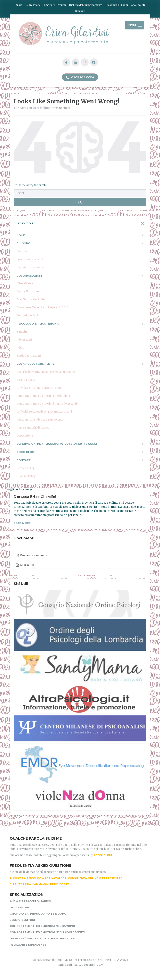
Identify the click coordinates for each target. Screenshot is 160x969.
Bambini (80, 11)
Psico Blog (25, 451)
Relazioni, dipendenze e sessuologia (40, 419)
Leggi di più (103, 855)
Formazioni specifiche (31, 259)
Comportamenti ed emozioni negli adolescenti (47, 403)
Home (22, 185)
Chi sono (22, 251)
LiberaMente (25, 283)
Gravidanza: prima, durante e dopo (39, 388)
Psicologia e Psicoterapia (38, 323)
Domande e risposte (33, 555)
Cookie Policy (27, 476)
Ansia (18, 5)
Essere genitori (26, 380)
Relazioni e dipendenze (28, 944)
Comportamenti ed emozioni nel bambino (42, 925)
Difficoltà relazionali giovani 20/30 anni (42, 938)
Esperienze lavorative (30, 267)
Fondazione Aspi (27, 315)
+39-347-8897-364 (82, 77)
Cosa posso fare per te (36, 363)
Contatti (24, 460)
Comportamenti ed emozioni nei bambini (43, 396)
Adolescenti (138, 5)
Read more (22, 522)
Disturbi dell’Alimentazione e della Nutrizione (46, 372)
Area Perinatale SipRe (31, 299)
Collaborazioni (29, 275)
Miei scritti (27, 564)
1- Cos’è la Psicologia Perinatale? (37, 878)
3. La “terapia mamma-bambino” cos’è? (39, 884)
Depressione (33, 5)
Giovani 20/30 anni (117, 5)
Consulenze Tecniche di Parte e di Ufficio (43, 307)
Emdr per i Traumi (55, 5)
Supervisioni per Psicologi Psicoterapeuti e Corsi (57, 443)
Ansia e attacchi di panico (33, 427)
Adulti (20, 347)
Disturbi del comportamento (85, 5)
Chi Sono (23, 243)
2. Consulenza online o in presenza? (93, 878)
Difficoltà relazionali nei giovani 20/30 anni (44, 411)
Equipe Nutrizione (28, 291)
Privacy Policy (26, 468)
